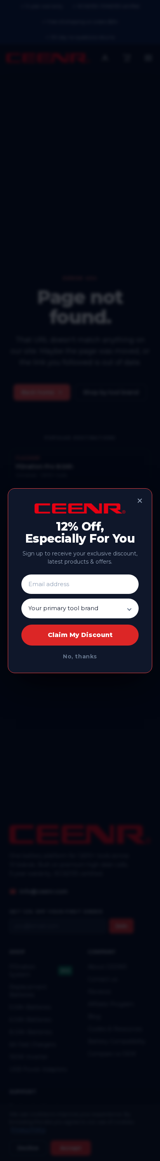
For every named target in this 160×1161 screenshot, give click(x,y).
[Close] (139, 500)
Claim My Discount (80, 635)
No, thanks (80, 656)
